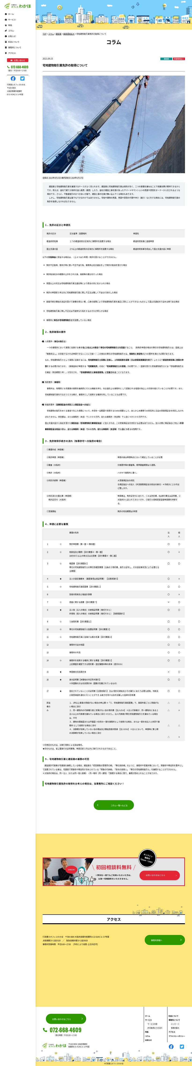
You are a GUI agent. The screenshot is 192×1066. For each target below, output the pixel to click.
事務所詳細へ (156, 940)
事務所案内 (175, 1028)
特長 (10, 25)
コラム (11, 30)
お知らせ (12, 36)
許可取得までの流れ (155, 1028)
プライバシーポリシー (177, 1036)
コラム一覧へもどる (119, 805)
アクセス (12, 53)
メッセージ (175, 1024)
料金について (13, 41)
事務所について (174, 1020)
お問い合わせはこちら (61, 1019)
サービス (148, 1020)
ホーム (11, 14)
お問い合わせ (19, 60)
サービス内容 (152, 1024)
